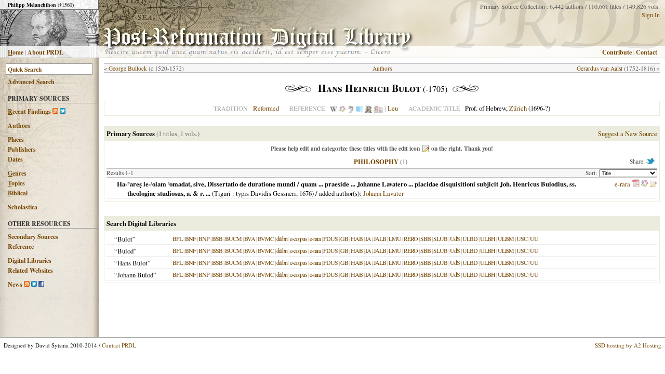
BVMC (266, 238)
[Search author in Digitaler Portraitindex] (368, 108)
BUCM (233, 238)
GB (344, 238)
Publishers (22, 149)
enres (17, 173)
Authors (19, 125)
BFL (177, 238)
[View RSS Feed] (55, 111)
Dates (15, 159)
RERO (411, 238)
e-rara (622, 184)
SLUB (440, 238)
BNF (190, 238)
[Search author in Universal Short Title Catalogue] (378, 108)
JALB (380, 238)
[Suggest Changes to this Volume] (653, 184)
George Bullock (128, 68)
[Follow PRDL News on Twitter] (34, 284)
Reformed (266, 108)
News (15, 284)
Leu (393, 108)
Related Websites (30, 270)
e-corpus (298, 238)
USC (521, 238)
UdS (455, 238)
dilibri (281, 238)
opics (16, 183)
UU (534, 238)
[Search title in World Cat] (645, 184)
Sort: (592, 173)
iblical (18, 193)
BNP (203, 238)
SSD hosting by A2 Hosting (628, 345)
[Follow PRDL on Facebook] (41, 284)
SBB (425, 238)
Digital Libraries (29, 260)
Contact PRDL (119, 345)
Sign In (651, 14)
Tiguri (222, 193)
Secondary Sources (33, 236)
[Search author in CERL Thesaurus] (351, 108)
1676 (305, 193)
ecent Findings (29, 111)
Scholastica (22, 207)
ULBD (469, 238)
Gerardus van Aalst (599, 68)
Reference (21, 246)
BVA (249, 238)
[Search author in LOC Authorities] (359, 108)
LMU (395, 238)
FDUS (330, 238)
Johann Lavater (383, 193)
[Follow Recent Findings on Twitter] (62, 111)
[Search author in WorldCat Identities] (342, 108)
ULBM (506, 238)
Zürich (518, 108)
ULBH (487, 238)
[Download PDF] (636, 184)
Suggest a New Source (627, 133)
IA (368, 238)
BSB (217, 238)
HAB (357, 238)
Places (16, 139)
